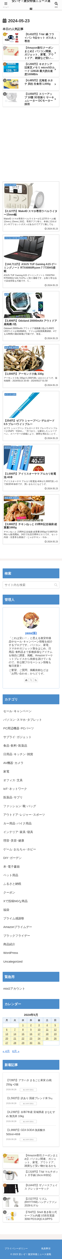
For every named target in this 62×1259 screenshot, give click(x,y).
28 (15, 1043)
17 (39, 1034)
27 (6, 1043)
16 (31, 1034)
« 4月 (6, 1051)
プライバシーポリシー (16, 1248)
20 (6, 1038)
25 (47, 1038)
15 (23, 1034)
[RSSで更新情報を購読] (36, 680)
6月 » (15, 1051)
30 (31, 1043)
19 (55, 1034)
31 (39, 1043)
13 (6, 1034)
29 (23, 1043)
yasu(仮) (31, 633)
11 (47, 1029)
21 (15, 1038)
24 (39, 1038)
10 (39, 1029)
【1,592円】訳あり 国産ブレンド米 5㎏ (29, 1098)
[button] (56, 585)
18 (47, 1034)
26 (55, 1038)
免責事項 (45, 1248)
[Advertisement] (31, 144)
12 (55, 1029)
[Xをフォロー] (31, 680)
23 (31, 1038)
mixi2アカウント (14, 988)
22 (23, 1038)
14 (15, 1034)
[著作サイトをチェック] (26, 680)
